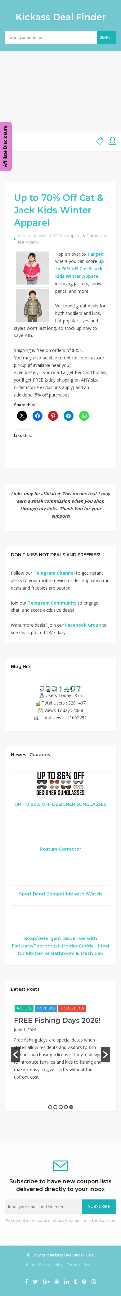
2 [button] (55, 1107)
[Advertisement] (60, 91)
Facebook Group (83, 625)
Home (30, 1264)
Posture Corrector (60, 849)
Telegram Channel (54, 573)
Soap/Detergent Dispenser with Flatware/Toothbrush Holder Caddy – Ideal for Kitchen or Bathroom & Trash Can (60, 946)
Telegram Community (52, 603)
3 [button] (61, 1107)
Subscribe (99, 1206)
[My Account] (112, 141)
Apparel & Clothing (84, 235)
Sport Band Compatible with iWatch (60, 894)
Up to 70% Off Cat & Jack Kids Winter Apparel (59, 210)
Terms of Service (81, 1264)
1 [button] (50, 1107)
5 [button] (71, 1107)
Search (106, 37)
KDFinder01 (28, 242)
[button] (15, 1054)
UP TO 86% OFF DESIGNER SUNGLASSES (60, 804)
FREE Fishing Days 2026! (57, 1020)
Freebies (24, 1008)
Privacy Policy (51, 1264)
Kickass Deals (72, 1008)
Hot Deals (46, 1008)
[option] (60, 1045)
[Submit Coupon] (100, 141)
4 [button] (66, 1107)
